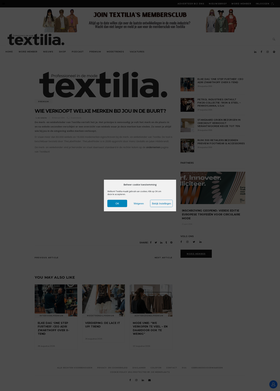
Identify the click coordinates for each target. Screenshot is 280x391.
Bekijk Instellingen (161, 203)
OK (117, 203)
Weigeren (139, 203)
